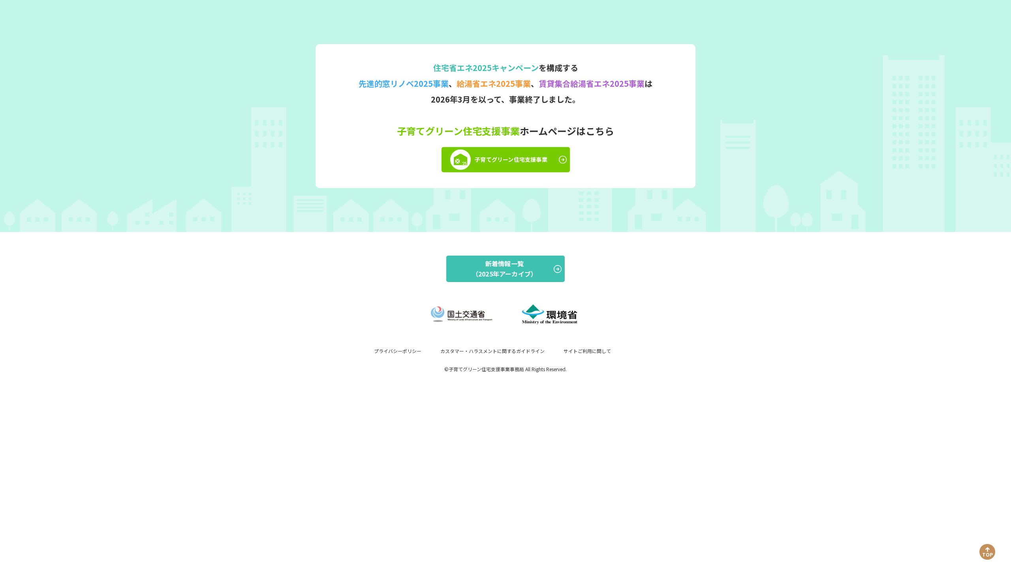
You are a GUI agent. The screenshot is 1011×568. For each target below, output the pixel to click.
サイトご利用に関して (587, 351)
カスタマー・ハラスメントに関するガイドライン (492, 351)
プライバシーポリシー (397, 351)
